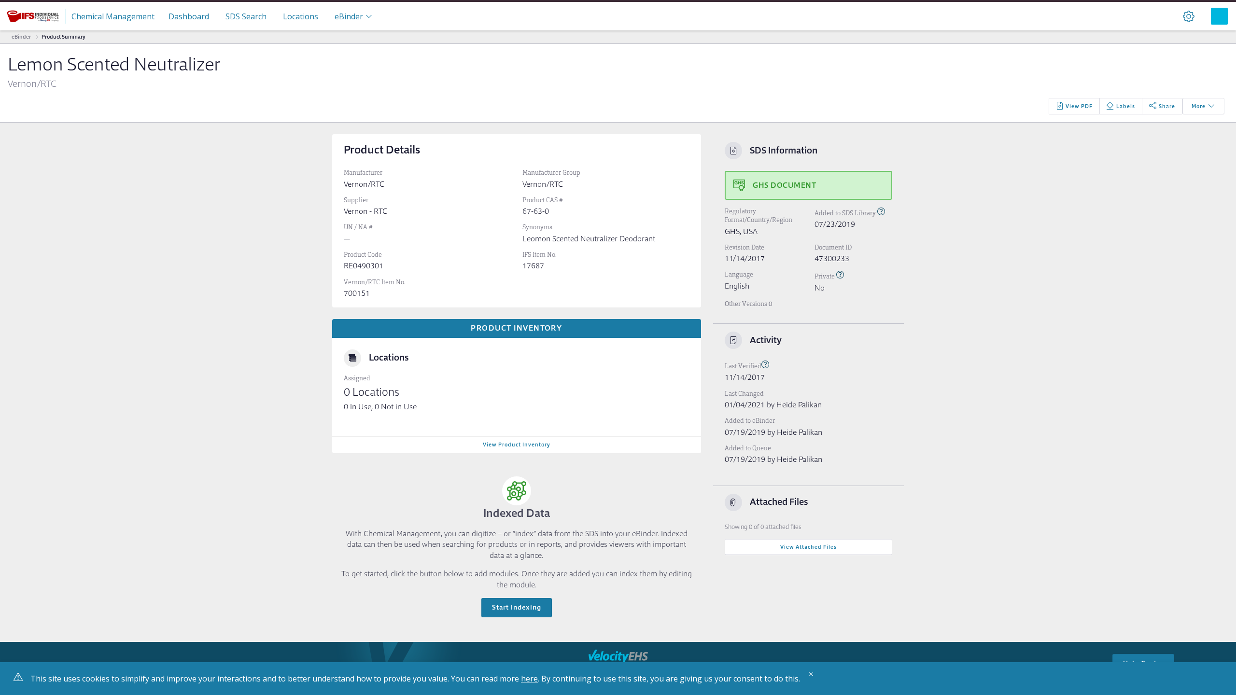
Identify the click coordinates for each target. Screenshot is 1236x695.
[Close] (813, 677)
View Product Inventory (516, 444)
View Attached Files (808, 546)
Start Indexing (516, 607)
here (529, 678)
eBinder (21, 36)
